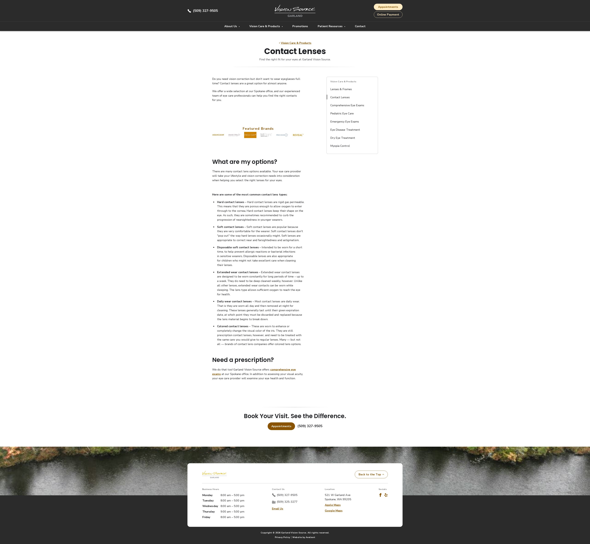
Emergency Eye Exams (344, 121)
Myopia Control (340, 146)
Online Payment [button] (388, 14)
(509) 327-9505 (205, 10)
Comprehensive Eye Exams (347, 105)
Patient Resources (330, 26)
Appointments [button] (388, 7)
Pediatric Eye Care (342, 113)
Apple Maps (333, 505)
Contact (360, 26)
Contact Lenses (340, 97)
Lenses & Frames (341, 89)
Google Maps (333, 511)
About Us (231, 26)
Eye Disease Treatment (345, 130)
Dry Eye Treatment (342, 138)
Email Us (277, 509)
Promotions (300, 26)
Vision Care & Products (265, 26)
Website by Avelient (303, 537)
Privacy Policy (282, 537)
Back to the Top (370, 474)
